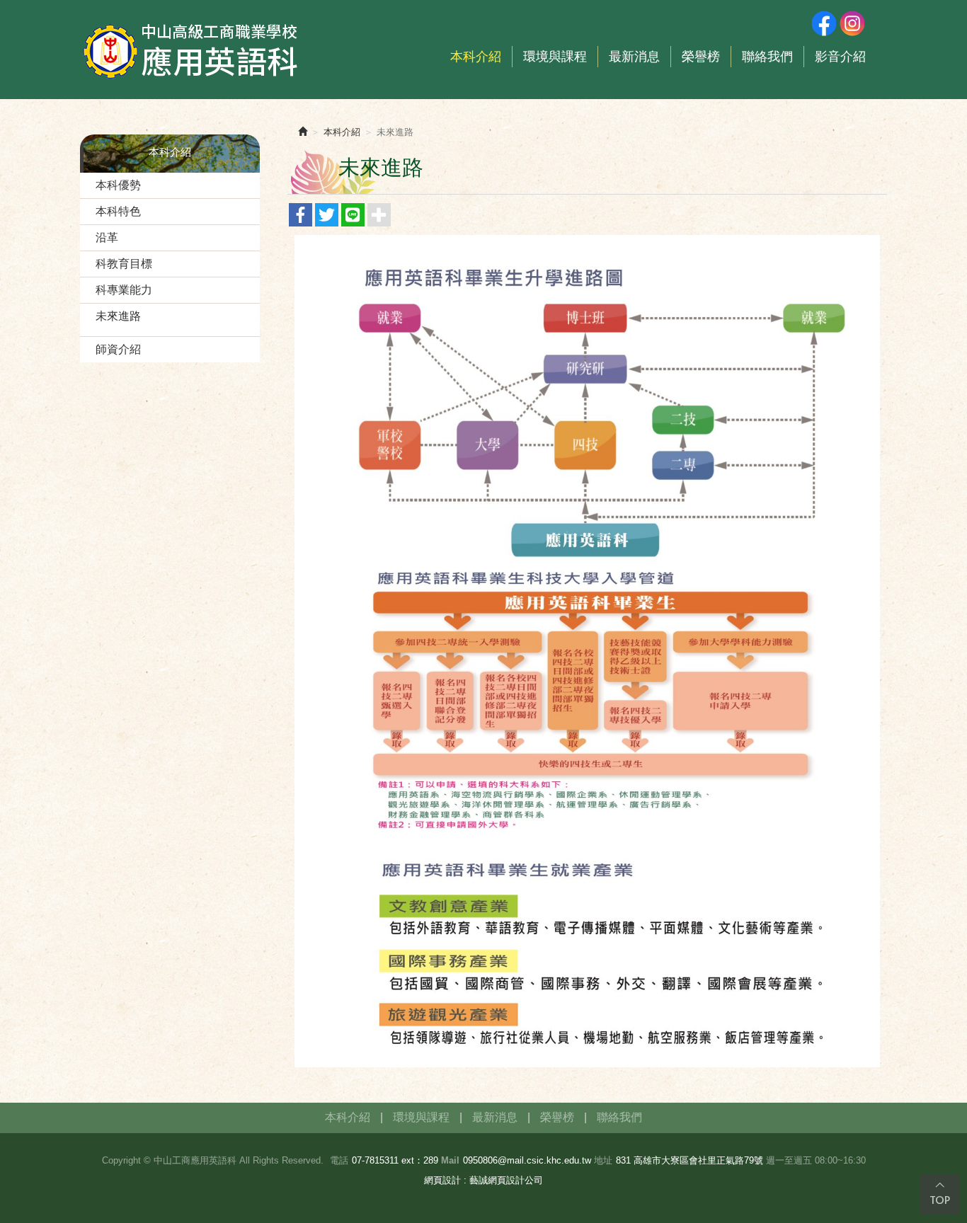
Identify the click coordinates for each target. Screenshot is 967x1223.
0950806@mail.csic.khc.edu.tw (527, 1160)
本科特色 (118, 211)
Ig (851, 23)
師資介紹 (118, 349)
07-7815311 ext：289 (395, 1160)
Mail (450, 1160)
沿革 (107, 237)
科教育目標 (124, 264)
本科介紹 (342, 132)
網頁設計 (442, 1180)
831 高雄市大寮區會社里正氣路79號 (689, 1160)
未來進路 (118, 316)
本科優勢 (118, 185)
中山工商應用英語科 (193, 49)
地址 (603, 1160)
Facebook (823, 23)
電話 (339, 1160)
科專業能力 (124, 290)
